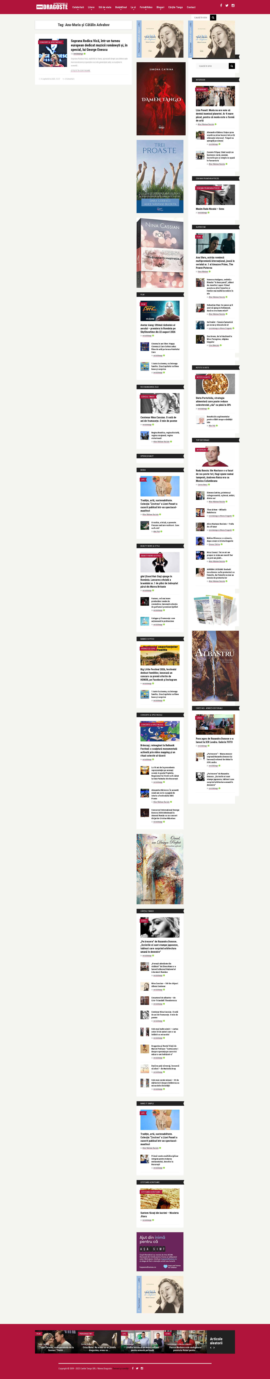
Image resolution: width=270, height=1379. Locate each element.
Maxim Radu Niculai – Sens (210, 208)
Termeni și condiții (121, 1368)
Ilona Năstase (203, 272)
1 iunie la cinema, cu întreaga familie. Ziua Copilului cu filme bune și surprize (165, 366)
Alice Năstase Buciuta (161, 442)
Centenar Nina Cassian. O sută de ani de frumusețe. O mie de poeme (164, 1015)
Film (143, 304)
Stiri (167, 1334)
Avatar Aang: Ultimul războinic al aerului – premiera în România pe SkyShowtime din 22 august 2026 (158, 328)
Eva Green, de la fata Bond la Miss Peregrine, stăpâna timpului (219, 339)
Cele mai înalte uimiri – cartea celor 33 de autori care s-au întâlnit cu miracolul (164, 1032)
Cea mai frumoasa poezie (208, 188)
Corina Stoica (202, 485)
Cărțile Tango (175, 7)
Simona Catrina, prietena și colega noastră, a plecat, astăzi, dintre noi (221, 495)
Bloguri (160, 7)
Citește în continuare (80, 71)
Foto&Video (146, 7)
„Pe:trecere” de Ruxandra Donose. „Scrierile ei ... (99, 1348)
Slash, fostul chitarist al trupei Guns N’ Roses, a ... (185, 1348)
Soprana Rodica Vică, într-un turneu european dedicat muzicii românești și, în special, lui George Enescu (99, 45)
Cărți (143, 921)
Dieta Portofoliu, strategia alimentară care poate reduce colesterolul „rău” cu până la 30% (213, 401)
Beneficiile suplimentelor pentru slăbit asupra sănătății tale (219, 419)
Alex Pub (156, 532)
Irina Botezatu (214, 345)
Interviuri (201, 89)
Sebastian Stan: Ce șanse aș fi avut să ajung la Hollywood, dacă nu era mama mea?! (220, 308)
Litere (91, 7)
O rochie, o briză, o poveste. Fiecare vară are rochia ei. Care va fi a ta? (165, 525)
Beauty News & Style (150, 555)
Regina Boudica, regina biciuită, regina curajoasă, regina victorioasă (165, 435)
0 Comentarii (69, 79)
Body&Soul (121, 7)
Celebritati (78, 7)
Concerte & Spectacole (51, 42)
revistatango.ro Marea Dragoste (220, 328)
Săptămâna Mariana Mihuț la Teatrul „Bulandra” (142, 1348)
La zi (133, 7)
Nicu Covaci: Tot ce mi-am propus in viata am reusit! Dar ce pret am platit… (220, 555)
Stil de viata (105, 7)
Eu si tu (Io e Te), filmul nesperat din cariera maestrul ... (56, 1348)
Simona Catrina (214, 544)
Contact (191, 7)
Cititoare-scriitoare (150, 1192)
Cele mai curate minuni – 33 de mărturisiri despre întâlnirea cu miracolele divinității (165, 1083)
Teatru (125, 1334)
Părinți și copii (148, 648)
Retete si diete (203, 377)
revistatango (78, 54)
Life (143, 479)
